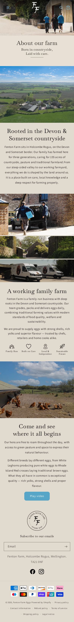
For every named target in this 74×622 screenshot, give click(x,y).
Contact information (20, 608)
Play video (37, 496)
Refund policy (41, 608)
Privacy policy (62, 602)
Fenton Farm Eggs (22, 602)
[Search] (61, 7)
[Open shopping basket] (68, 7)
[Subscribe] (66, 546)
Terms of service (59, 608)
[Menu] (8, 7)
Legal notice (48, 614)
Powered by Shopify (41, 602)
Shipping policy (31, 614)
